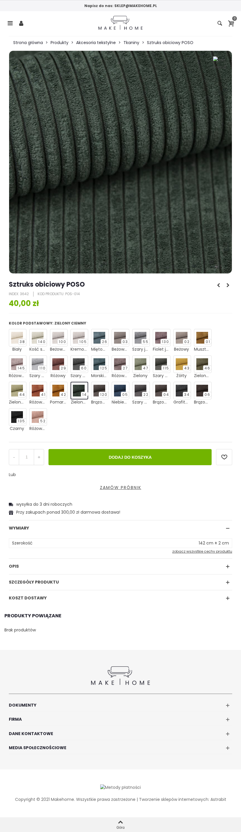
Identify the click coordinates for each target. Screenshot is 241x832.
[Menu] (10, 22)
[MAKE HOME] (120, 23)
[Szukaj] (219, 22)
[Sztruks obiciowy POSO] (120, 162)
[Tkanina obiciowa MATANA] (218, 285)
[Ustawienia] (21, 22)
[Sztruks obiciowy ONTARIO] (227, 285)
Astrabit (218, 799)
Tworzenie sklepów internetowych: (174, 799)
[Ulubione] (224, 457)
